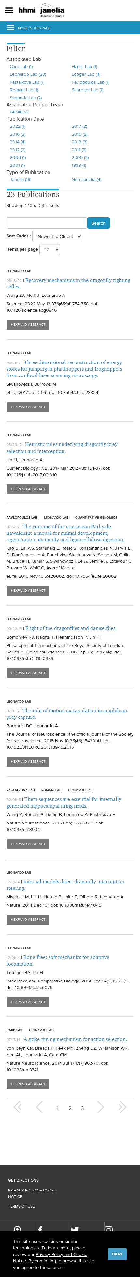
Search (98, 223)
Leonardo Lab (19, 271)
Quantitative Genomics (96, 517)
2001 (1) (17, 165)
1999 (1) (79, 165)
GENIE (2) (19, 111)
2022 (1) (17, 126)
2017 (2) (79, 126)
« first (17, 1106)
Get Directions (23, 1180)
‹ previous (40, 1106)
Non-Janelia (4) (86, 179)
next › (100, 1106)
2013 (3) (79, 141)
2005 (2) (80, 157)
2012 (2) (17, 149)
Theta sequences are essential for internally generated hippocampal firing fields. (64, 802)
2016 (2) (17, 134)
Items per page (22, 249)
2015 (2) (79, 134)
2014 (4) (17, 141)
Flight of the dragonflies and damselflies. (71, 628)
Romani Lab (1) (24, 89)
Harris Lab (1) (84, 66)
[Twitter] (74, 1230)
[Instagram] (109, 1230)
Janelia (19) (20, 179)
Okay (117, 1254)
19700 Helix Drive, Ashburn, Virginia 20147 (17, 1231)
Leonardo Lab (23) (28, 74)
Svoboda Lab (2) (26, 97)
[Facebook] (40, 1230)
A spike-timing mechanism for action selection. (75, 1039)
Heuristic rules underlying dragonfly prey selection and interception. (62, 447)
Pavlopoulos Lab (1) (90, 82)
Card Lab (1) (21, 66)
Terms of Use (21, 1206)
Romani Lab (51, 790)
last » (122, 1106)
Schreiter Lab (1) (87, 89)
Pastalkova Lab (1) (27, 82)
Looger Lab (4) (86, 74)
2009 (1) (18, 157)
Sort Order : (19, 235)
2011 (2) (79, 149)
